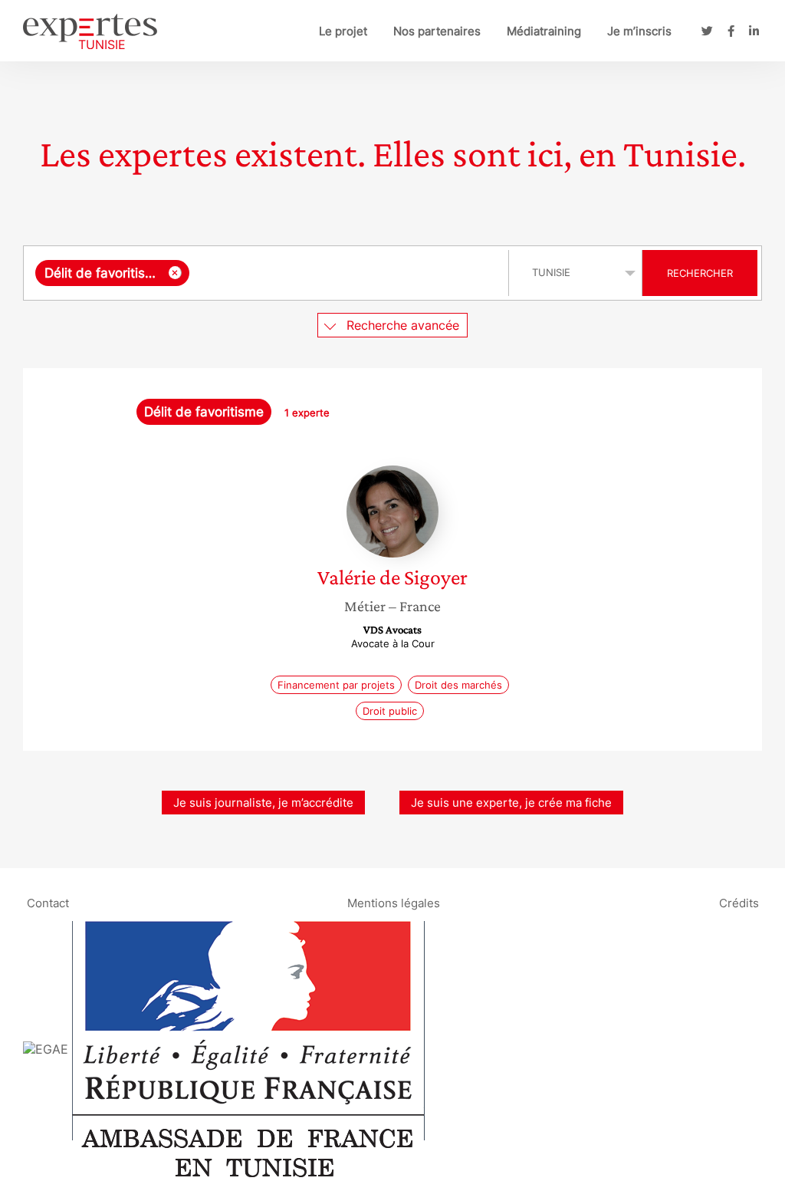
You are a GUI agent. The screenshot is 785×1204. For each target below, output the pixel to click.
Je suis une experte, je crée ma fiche (511, 802)
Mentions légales (393, 902)
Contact (48, 902)
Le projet (343, 31)
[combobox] (268, 273)
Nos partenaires (437, 31)
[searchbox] (345, 273)
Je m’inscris (639, 31)
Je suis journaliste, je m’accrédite (263, 802)
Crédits (739, 902)
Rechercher (700, 273)
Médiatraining (544, 31)
